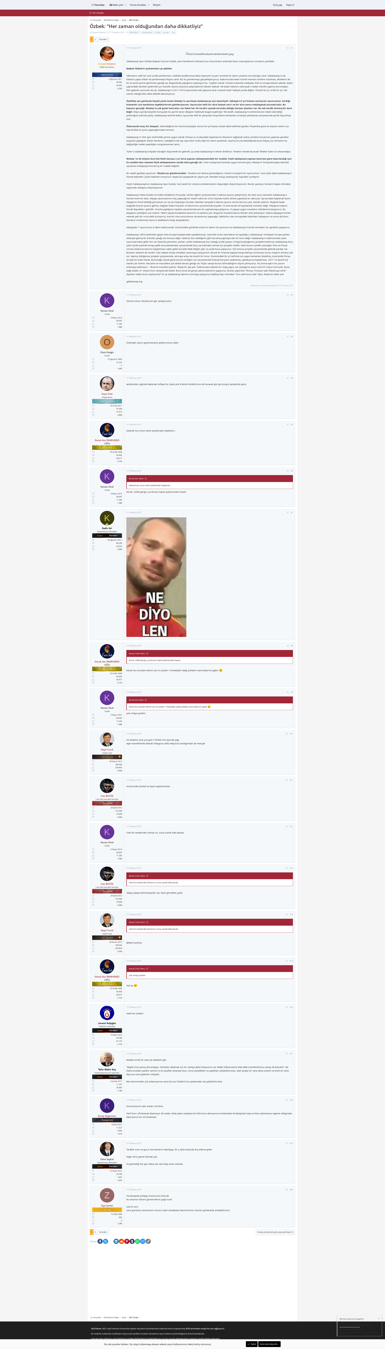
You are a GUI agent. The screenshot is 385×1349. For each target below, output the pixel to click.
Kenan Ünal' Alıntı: (137, 653)
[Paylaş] (288, 48)
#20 (291, 1189)
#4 (292, 378)
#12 (291, 826)
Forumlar (100, 4)
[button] (125, 5)
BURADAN (139, 1338)
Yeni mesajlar (98, 12)
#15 (291, 960)
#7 (292, 512)
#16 (291, 1007)
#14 (291, 914)
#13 (291, 868)
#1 (292, 48)
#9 (292, 692)
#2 (292, 295)
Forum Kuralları (138, 4)
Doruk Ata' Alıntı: (136, 478)
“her (173, 32)
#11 (291, 780)
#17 (291, 1053)
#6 (292, 471)
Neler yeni (118, 4)
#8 (292, 645)
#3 (292, 336)
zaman (166, 32)
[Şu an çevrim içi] (107, 524)
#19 (291, 1143)
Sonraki (102, 39)
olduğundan (147, 32)
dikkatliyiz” (134, 32)
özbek (157, 32)
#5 (292, 424)
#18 (291, 1100)
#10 (291, 733)
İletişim (156, 4)
